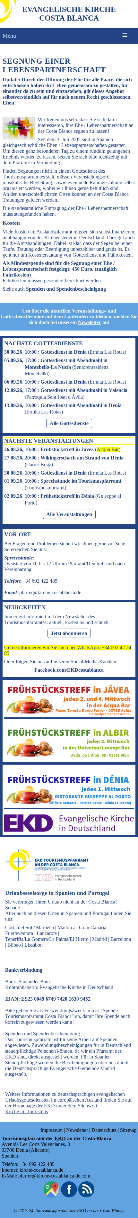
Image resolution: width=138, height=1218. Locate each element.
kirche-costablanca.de (41, 1170)
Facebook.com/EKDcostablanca (69, 670)
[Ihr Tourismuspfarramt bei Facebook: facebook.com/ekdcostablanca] (69, 1195)
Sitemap (128, 1130)
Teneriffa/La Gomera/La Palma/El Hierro (47, 939)
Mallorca (66, 927)
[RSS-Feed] (86, 1195)
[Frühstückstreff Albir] (69, 757)
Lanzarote (47, 933)
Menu (9, 35)
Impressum (51, 1130)
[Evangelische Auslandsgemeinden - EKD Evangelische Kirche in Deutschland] (45, 886)
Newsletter (89, 322)
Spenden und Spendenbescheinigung (66, 289)
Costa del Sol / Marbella (29, 927)
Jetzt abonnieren (69, 633)
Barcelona (120, 939)
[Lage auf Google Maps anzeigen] (52, 1195)
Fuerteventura (19, 933)
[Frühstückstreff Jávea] (69, 714)
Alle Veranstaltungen (69, 514)
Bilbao (14, 945)
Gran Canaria (92, 927)
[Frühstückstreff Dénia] (69, 804)
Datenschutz (103, 1130)
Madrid (99, 939)
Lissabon (33, 945)
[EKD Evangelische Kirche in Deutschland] (69, 830)
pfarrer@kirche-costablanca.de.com (54, 1175)
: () (65, 352)
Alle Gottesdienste (69, 423)
